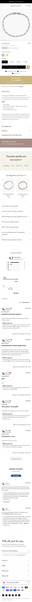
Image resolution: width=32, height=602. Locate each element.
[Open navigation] (1, 6)
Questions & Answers (16, 469)
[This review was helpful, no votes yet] (26, 334)
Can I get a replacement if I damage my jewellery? (13, 233)
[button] (28, 67)
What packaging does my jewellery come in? (14, 216)
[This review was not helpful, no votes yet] (28, 334)
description (6, 91)
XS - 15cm (5, 62)
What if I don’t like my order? (10, 227)
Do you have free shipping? (10, 206)
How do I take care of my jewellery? (12, 211)
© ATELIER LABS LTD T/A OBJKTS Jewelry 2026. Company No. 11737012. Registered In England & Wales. (15, 599)
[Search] (27, 6)
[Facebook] (3, 595)
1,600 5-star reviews (13, 143)
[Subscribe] (28, 550)
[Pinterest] (13, 595)
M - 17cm (19, 62)
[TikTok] (10, 595)
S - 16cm (12, 62)
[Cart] (29, 6)
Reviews (4, 131)
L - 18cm (25, 62)
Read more (26, 523)
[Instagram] (6, 595)
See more (16, 293)
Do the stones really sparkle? (10, 222)
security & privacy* (21, 555)
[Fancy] (19, 595)
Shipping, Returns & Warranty (12, 135)
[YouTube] (16, 595)
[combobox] (24, 302)
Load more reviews (16, 459)
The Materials (6, 126)
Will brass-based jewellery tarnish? (11, 240)
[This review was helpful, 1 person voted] (26, 367)
